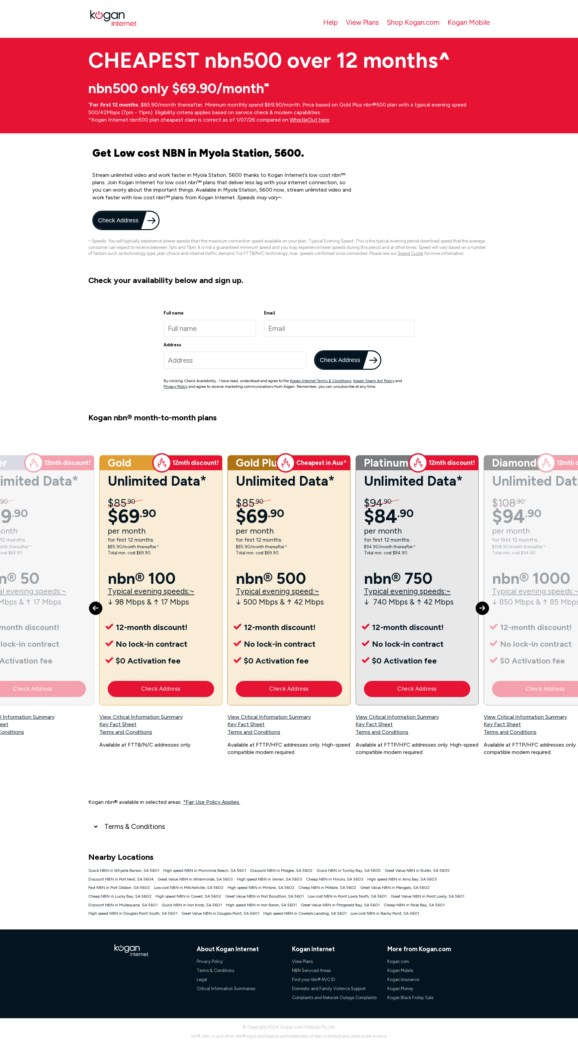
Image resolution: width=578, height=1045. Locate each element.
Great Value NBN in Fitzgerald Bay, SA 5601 (340, 905)
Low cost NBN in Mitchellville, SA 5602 (188, 887)
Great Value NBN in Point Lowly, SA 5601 (427, 896)
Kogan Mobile (469, 22)
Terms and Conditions (125, 732)
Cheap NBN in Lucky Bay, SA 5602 (120, 896)
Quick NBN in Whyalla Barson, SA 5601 (123, 870)
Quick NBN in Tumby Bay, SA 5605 (348, 870)
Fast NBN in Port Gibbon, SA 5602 (119, 887)
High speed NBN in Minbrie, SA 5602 (260, 887)
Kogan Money (400, 988)
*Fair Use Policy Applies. (211, 802)
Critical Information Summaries (226, 988)
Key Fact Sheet (117, 724)
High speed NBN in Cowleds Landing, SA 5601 (305, 913)
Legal (202, 979)
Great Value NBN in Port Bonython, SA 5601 (264, 896)
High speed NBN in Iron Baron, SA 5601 (261, 905)
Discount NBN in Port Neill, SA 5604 (121, 879)
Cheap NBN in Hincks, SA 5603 (334, 879)
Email (269, 313)
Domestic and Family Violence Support (329, 988)
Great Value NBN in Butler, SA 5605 (417, 870)
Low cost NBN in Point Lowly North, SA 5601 (347, 896)
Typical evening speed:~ (277, 591)
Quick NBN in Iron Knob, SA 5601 (192, 905)
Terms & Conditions (134, 826)
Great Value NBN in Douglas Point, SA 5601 (220, 913)
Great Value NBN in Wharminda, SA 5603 (195, 879)
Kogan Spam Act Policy (373, 380)
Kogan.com (398, 961)
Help (330, 22)
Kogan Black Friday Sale (410, 997)
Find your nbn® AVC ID (313, 979)
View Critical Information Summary (141, 717)
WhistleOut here (309, 120)
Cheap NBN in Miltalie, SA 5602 (327, 887)
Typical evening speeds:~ (151, 591)
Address (172, 344)
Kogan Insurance (403, 979)
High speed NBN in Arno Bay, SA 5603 (402, 879)
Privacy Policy (176, 386)
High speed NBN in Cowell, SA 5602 (188, 896)
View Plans (362, 22)
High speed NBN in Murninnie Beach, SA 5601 (204, 870)
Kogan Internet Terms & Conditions (320, 380)
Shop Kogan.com (413, 22)
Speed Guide (410, 253)
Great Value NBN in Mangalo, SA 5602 (394, 887)
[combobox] (235, 360)
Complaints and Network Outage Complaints (334, 997)
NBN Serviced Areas (311, 970)
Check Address (117, 220)
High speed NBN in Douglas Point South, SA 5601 (132, 913)
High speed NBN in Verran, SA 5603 (269, 879)
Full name (174, 313)
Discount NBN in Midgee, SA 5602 (281, 870)
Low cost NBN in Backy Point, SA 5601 (385, 913)
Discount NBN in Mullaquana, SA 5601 (123, 905)
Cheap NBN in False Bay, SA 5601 (414, 905)
